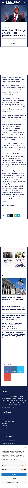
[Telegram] (18, 215)
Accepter (14, 474)
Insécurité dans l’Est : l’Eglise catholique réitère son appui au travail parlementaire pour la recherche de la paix (20, 263)
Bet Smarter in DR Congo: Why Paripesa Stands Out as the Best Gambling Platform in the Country (13, 307)
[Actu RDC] (13, 2)
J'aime (7, 366)
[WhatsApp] (15, 215)
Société (4, 301)
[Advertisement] (14, 61)
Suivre (14, 366)
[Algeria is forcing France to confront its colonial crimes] (14, 286)
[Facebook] (8, 215)
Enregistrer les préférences (14, 482)
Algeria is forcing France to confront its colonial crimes (13, 298)
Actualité (5, 25)
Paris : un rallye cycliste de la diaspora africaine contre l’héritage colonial (12, 324)
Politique (13, 25)
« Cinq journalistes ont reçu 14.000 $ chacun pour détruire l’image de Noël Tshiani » (7, 262)
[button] (26, 447)
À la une (4, 312)
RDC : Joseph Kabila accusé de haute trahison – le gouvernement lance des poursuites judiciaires (13, 334)
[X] (11, 215)
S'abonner (7, 373)
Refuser (14, 478)
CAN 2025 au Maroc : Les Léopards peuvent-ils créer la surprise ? (13, 316)
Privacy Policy (15, 486)
